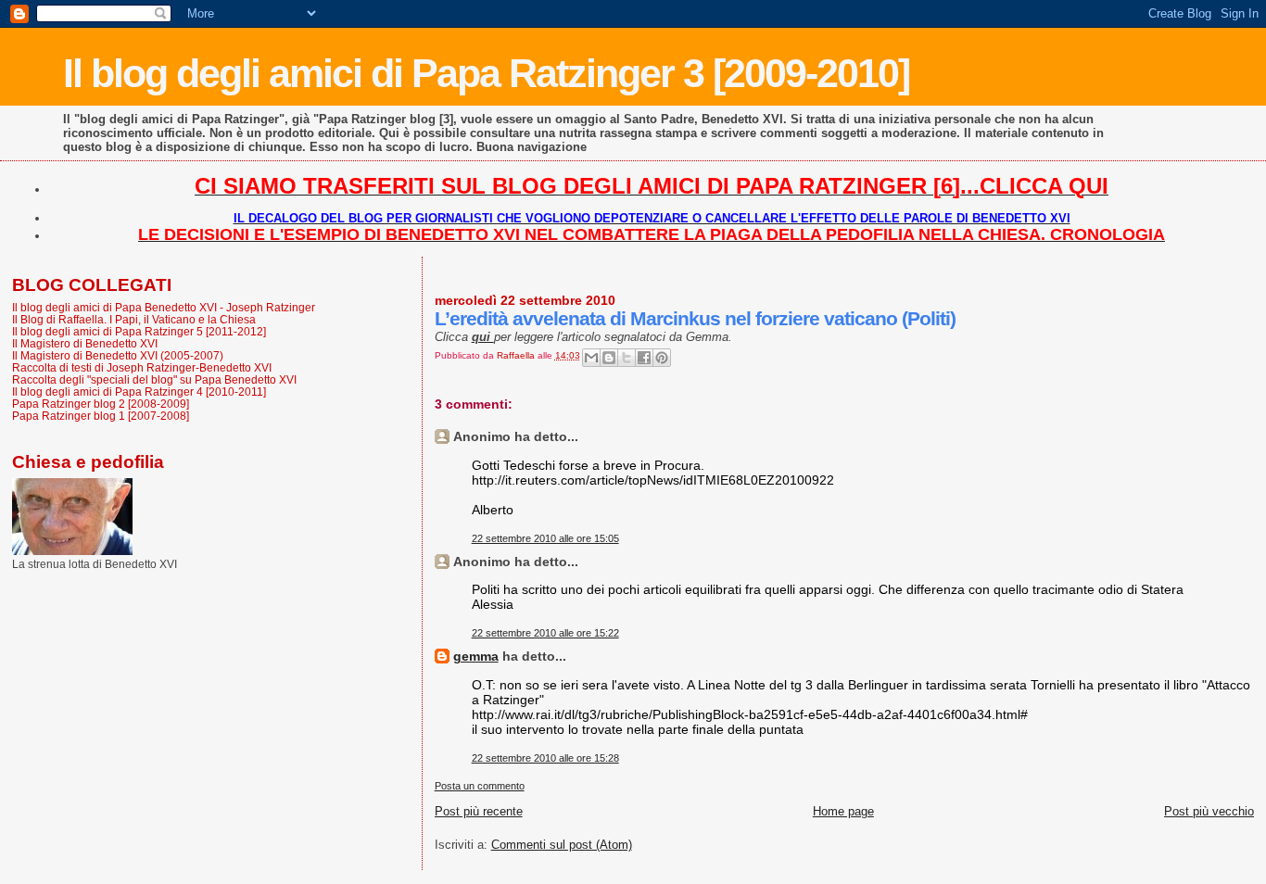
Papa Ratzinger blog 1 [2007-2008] (100, 416)
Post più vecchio (1209, 811)
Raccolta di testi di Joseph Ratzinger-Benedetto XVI (142, 367)
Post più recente (479, 811)
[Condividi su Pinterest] (661, 357)
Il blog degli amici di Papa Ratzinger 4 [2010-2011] (139, 391)
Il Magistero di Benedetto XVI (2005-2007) (117, 355)
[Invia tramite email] (591, 357)
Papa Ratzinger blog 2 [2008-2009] (100, 404)
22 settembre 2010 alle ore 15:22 (545, 632)
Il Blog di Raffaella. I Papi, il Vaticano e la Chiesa (134, 319)
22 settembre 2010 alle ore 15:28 (545, 758)
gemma (476, 656)
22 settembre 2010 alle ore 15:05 (545, 538)
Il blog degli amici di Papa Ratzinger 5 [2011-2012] (139, 331)
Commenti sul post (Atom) (561, 845)
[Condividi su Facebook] (644, 357)
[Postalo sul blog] (609, 357)
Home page (843, 811)
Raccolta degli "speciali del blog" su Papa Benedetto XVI (154, 379)
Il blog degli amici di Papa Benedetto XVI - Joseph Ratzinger (163, 307)
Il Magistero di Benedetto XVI (85, 343)
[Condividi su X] (626, 357)
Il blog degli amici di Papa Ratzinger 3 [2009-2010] (486, 73)
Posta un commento (480, 785)
